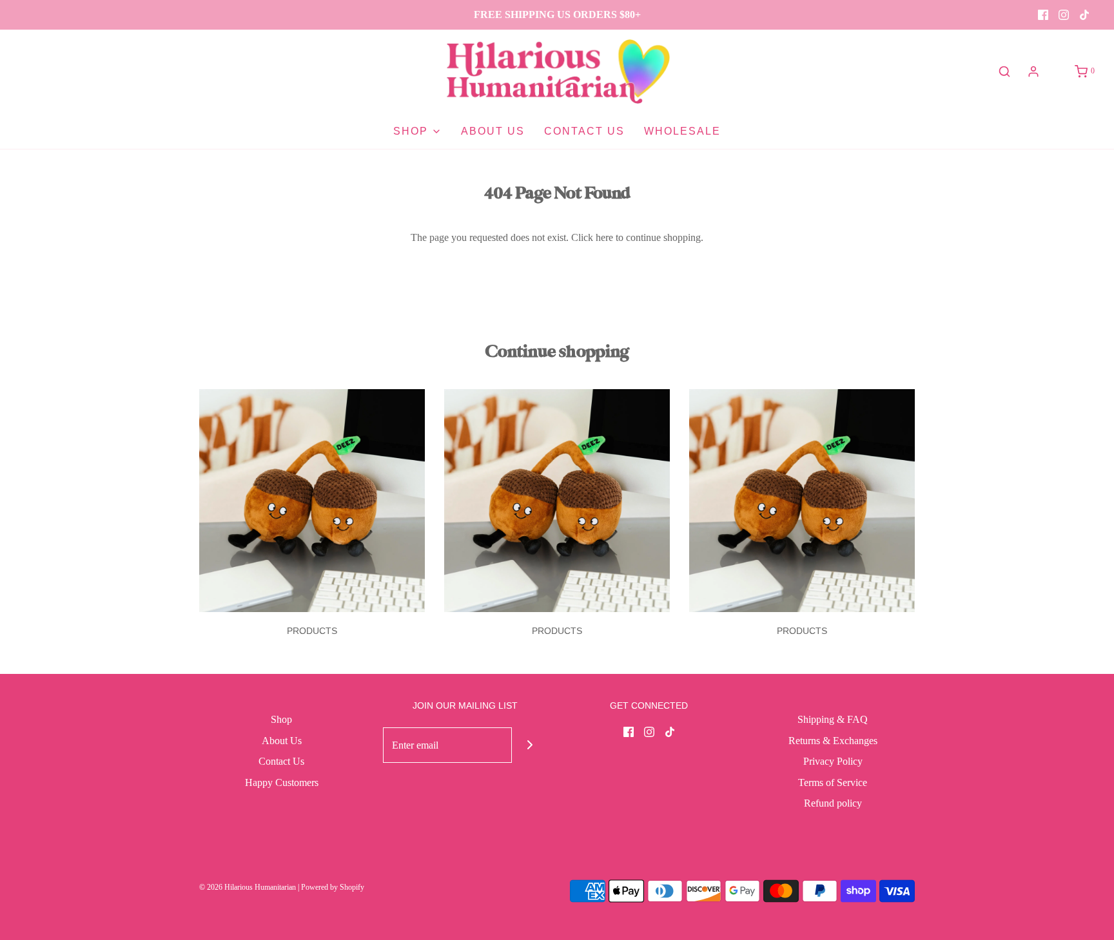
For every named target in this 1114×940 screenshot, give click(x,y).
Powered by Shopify (332, 887)
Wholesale (682, 131)
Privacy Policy (833, 761)
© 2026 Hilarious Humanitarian (247, 887)
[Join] (529, 745)
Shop (281, 719)
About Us (493, 131)
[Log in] (1033, 71)
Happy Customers (281, 782)
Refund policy (833, 803)
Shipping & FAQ (832, 719)
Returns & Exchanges (832, 740)
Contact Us (584, 131)
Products (312, 631)
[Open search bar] (1004, 71)
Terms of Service (832, 782)
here (604, 237)
